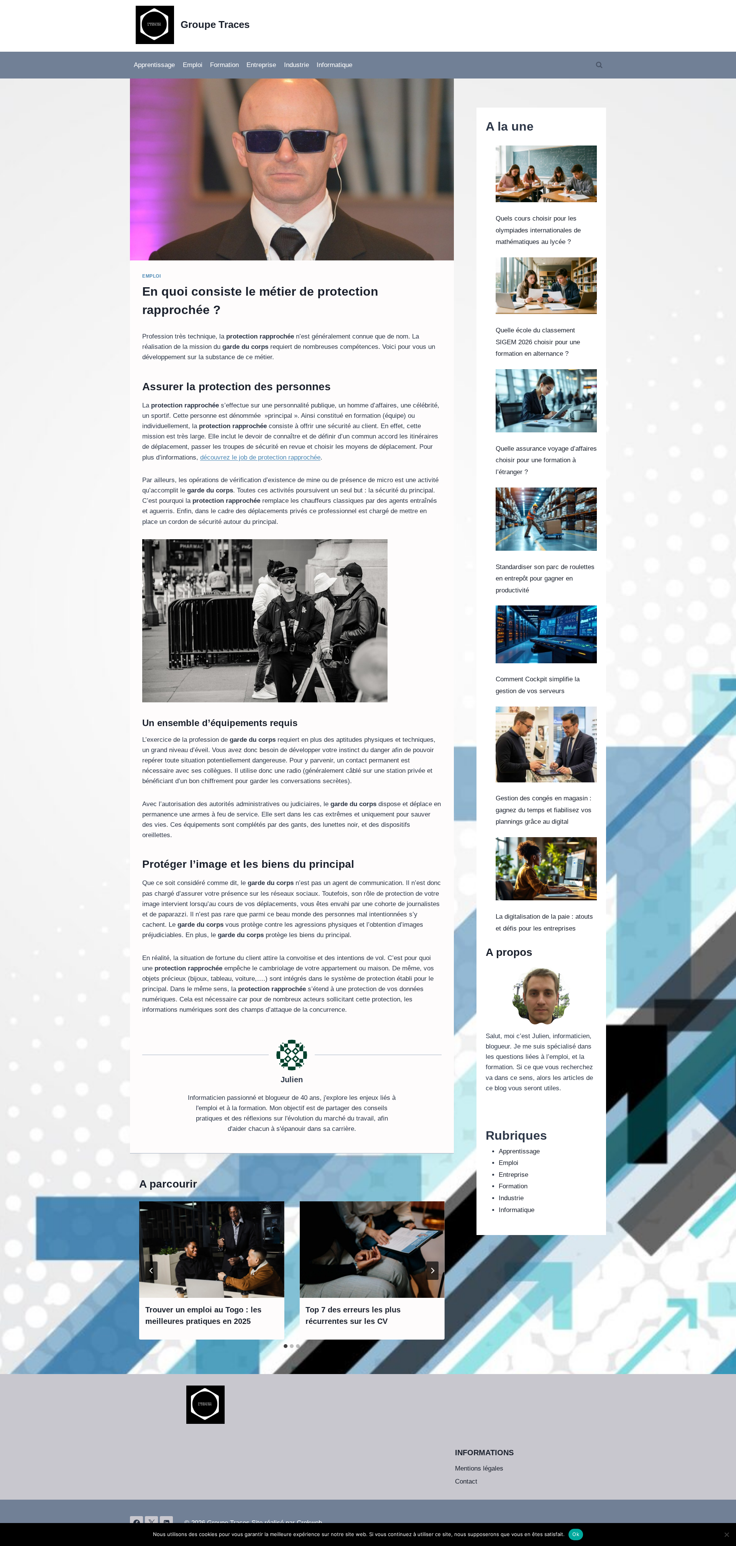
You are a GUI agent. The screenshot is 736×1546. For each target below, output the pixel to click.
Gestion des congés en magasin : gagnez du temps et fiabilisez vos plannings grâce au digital (543, 810)
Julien (292, 1079)
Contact (466, 1481)
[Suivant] (432, 1270)
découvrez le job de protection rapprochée (260, 457)
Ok (575, 1534)
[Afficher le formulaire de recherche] (599, 65)
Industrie (296, 65)
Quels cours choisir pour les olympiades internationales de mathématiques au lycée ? (538, 230)
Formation (224, 65)
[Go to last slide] (151, 1270)
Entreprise (261, 65)
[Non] (726, 1534)
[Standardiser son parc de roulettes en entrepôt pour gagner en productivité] (546, 519)
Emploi (192, 65)
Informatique (334, 65)
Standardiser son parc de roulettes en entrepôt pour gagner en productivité (545, 578)
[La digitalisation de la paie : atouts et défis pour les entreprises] (546, 868)
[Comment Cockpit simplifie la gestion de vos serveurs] (546, 634)
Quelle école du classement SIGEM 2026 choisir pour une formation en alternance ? (538, 342)
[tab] (286, 1346)
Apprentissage (154, 65)
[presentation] (211, 1249)
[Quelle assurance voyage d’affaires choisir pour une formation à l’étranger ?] (546, 400)
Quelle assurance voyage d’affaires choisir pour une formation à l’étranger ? (546, 460)
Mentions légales (479, 1468)
